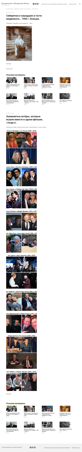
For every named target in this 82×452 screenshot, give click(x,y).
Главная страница (9, 8)
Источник (8, 63)
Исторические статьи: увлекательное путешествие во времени (54, 4)
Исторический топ (73, 4)
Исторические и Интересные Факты (15, 3)
